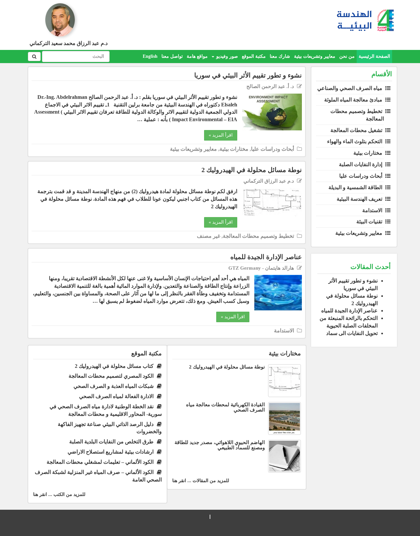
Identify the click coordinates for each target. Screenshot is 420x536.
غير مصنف (208, 236)
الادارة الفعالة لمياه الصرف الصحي (116, 396)
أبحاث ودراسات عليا (360, 176)
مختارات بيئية (367, 153)
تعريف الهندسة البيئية (359, 199)
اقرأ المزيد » (221, 135)
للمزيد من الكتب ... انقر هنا (59, 494)
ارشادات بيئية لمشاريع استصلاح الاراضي (111, 452)
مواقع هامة (197, 56)
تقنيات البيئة (369, 221)
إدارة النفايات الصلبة (360, 164)
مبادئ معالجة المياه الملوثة (353, 99)
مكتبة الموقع (254, 56)
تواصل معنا (172, 56)
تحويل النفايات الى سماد (352, 333)
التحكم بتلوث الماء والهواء (354, 141)
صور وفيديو (226, 56)
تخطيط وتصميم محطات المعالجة (258, 236)
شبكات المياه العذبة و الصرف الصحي (114, 386)
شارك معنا (280, 56)
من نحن (347, 56)
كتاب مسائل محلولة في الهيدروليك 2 (114, 366)
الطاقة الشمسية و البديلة (355, 187)
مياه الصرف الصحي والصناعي (349, 88)
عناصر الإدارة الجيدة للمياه (349, 310)
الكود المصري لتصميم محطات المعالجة (111, 376)
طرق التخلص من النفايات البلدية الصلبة (111, 441)
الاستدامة (372, 210)
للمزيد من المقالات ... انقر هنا (200, 480)
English (150, 56)
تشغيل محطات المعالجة (356, 130)
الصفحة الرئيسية (374, 56)
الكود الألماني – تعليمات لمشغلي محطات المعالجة (100, 462)
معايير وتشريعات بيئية (314, 56)
